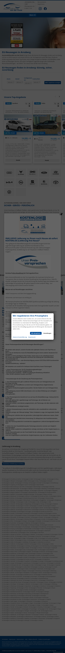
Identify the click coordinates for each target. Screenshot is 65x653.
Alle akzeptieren (36, 333)
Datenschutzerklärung (20, 337)
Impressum (32, 337)
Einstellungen (47, 333)
